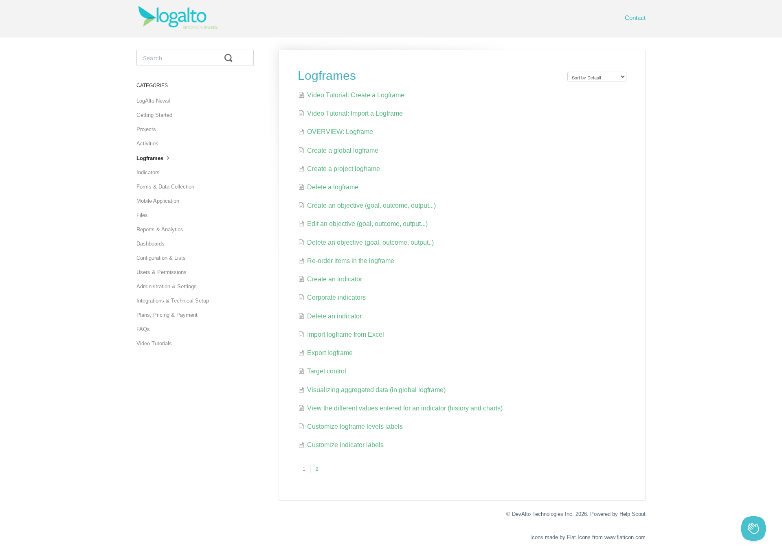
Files (142, 215)
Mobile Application (157, 201)
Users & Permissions (161, 272)
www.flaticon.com (625, 537)
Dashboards (150, 244)
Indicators (148, 172)
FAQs (143, 329)
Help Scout (632, 514)
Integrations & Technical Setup (172, 301)
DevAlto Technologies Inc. (543, 514)
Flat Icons (579, 537)
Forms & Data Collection (165, 187)
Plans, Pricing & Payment (167, 315)
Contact (635, 17)
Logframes (150, 158)
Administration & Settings (166, 286)
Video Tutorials (154, 343)
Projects (146, 129)
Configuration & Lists (161, 258)
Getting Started (154, 115)
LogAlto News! (153, 101)
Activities (147, 143)
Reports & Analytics (159, 229)
